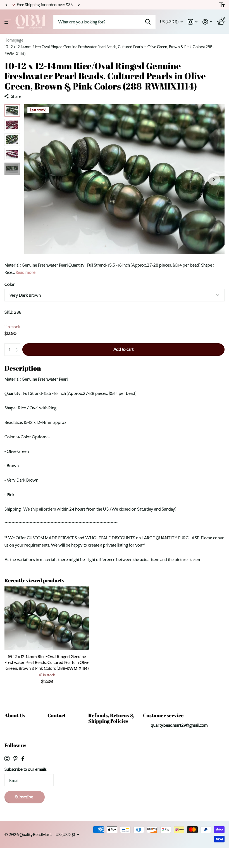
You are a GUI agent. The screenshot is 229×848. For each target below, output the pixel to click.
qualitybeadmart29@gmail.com (179, 725)
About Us (14, 715)
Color (9, 284)
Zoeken (148, 22)
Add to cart (123, 349)
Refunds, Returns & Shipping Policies (111, 718)
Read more (25, 272)
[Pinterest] (15, 758)
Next (79, 5)
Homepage (13, 40)
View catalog (7, 22)
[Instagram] (6, 758)
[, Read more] (192, 22)
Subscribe (24, 796)
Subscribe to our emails (25, 769)
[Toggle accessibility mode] (222, 4)
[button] (6, 4)
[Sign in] (207, 22)
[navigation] (12, 110)
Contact (56, 715)
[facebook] (23, 758)
